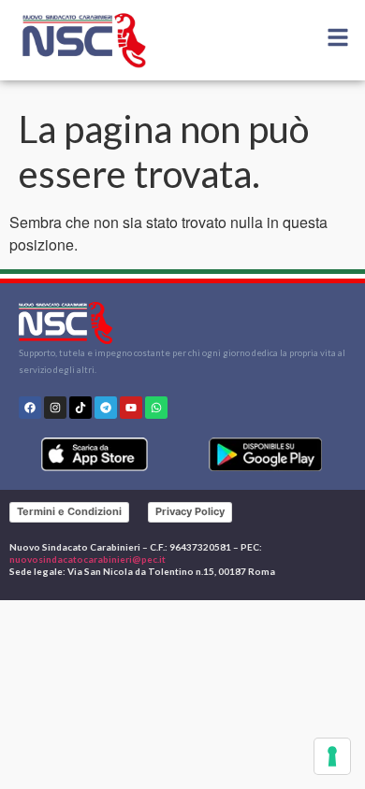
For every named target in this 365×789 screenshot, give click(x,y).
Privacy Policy (190, 511)
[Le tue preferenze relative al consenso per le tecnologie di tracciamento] (332, 756)
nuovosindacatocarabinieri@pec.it (87, 559)
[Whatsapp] (156, 407)
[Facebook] (30, 407)
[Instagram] (55, 407)
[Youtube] (131, 407)
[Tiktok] (80, 407)
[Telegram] (106, 407)
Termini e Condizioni (69, 511)
